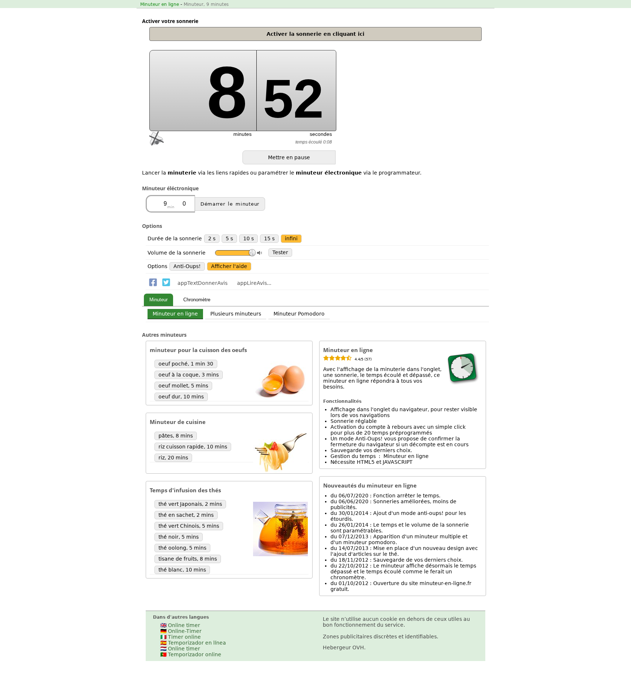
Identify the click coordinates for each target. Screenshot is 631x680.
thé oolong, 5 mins (182, 548)
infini (291, 238)
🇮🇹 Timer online (180, 637)
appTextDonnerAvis (202, 283)
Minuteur (158, 299)
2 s (211, 238)
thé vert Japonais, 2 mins (190, 504)
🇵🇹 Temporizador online (190, 654)
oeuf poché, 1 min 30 (185, 364)
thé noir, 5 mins (178, 537)
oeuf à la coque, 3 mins (188, 375)
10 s (248, 238)
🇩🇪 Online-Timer (181, 631)
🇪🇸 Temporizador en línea (193, 643)
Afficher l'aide (229, 266)
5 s (229, 238)
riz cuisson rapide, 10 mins (192, 447)
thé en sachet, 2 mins (186, 515)
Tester (280, 252)
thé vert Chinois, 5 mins (188, 526)
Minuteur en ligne (159, 4)
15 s (269, 238)
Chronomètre (196, 299)
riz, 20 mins (173, 458)
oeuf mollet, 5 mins (183, 386)
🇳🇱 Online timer (180, 649)
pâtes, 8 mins (175, 436)
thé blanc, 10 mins (182, 570)
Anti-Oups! (187, 266)
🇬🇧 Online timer (180, 625)
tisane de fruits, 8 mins (187, 559)
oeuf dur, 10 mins (181, 397)
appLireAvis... (254, 283)
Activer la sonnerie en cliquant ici (315, 34)
